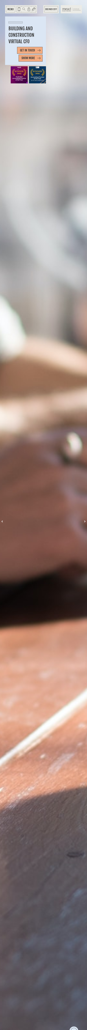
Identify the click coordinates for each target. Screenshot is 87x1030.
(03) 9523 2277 (51, 9)
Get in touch (27, 50)
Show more (28, 58)
